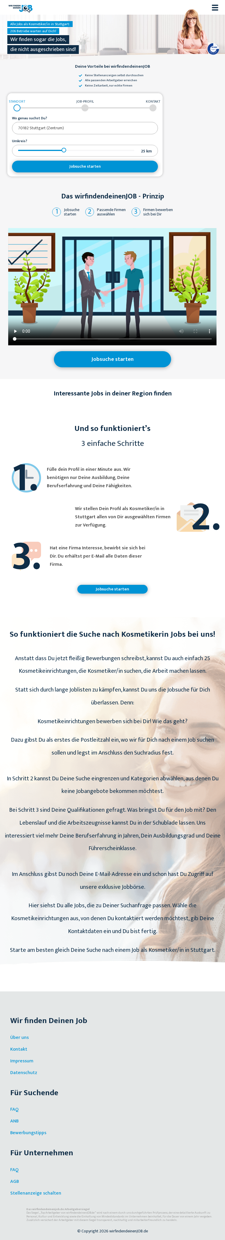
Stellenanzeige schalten (35, 1193)
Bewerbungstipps (28, 1133)
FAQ (14, 1109)
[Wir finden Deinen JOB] (20, 7)
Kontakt (18, 1049)
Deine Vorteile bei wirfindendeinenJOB (112, 66)
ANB (14, 1121)
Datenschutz (23, 1073)
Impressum (21, 1061)
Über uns (19, 1038)
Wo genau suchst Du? (29, 118)
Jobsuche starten (85, 166)
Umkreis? (19, 141)
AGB (14, 1181)
